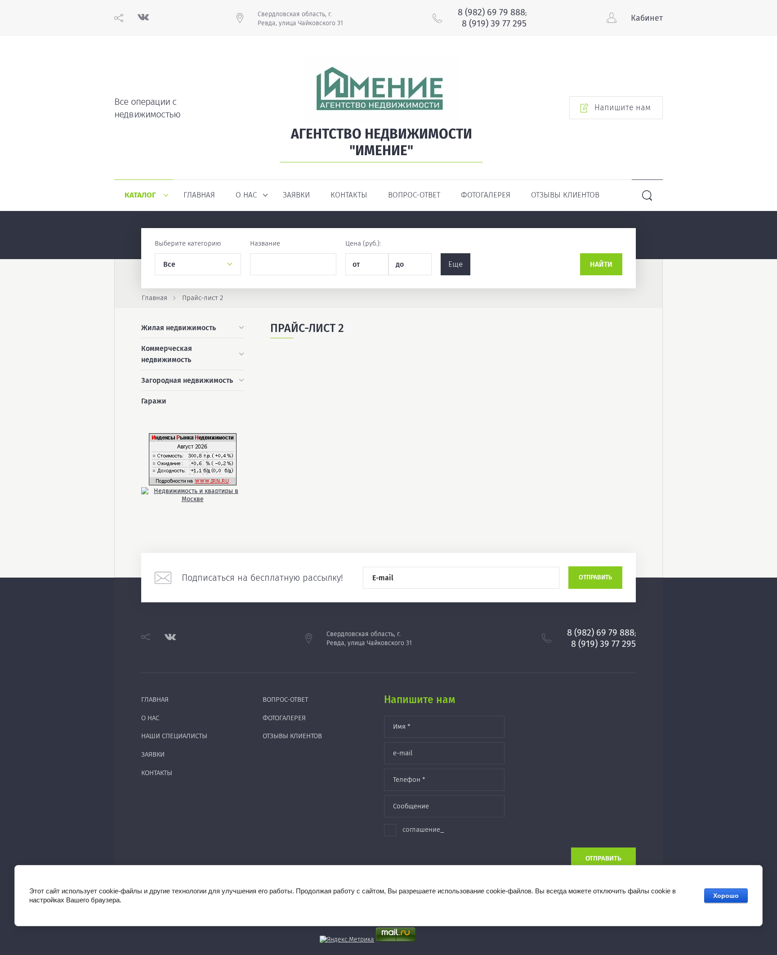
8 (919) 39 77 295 (494, 23)
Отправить (595, 577)
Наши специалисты (174, 736)
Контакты (348, 195)
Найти (601, 264)
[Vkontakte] (143, 18)
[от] (366, 264)
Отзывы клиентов (565, 195)
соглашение (421, 829)
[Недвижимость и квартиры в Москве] (192, 499)
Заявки (296, 195)
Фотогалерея (485, 195)
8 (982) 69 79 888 (491, 12)
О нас (246, 195)
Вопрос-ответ (414, 195)
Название (265, 243)
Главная (199, 195)
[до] (410, 264)
